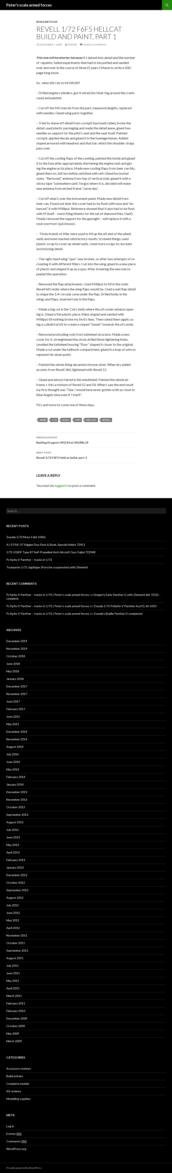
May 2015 (12, 724)
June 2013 (13, 837)
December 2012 (16, 875)
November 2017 (16, 694)
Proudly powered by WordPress (24, 1167)
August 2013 (14, 822)
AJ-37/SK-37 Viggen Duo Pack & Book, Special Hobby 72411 (45, 544)
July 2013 (12, 829)
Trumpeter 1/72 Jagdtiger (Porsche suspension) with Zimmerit (47, 567)
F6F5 (77, 419)
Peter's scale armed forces (29, 5)
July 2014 (12, 754)
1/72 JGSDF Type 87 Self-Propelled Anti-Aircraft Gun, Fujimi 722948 (50, 552)
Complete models (17, 1083)
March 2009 (14, 1041)
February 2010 (15, 1011)
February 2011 (15, 1003)
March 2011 (14, 996)
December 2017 (16, 686)
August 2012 (14, 897)
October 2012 (15, 882)
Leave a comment (94, 44)
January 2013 (15, 867)
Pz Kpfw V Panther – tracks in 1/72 (29, 559)
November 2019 (16, 648)
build (66, 419)
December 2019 (16, 641)
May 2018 (12, 671)
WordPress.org (16, 1149)
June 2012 (13, 912)
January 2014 (15, 784)
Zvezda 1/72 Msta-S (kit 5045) (26, 537)
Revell (106, 419)
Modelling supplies (18, 1098)
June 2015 (13, 716)
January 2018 (15, 679)
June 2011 (13, 973)
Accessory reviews (18, 1068)
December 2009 (16, 1018)
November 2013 (16, 799)
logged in (61, 485)
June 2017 (13, 701)
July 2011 (12, 965)
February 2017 (15, 709)
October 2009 (15, 1026)
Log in (10, 1126)
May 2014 (12, 769)
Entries (14, 1133)
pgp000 (72, 44)
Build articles (46, 21)
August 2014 (14, 746)
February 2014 (15, 777)
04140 (43, 419)
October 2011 (15, 943)
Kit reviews (13, 1091)
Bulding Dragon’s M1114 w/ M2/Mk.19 (62, 440)
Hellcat (91, 419)
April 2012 (13, 928)
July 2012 (12, 905)
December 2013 (16, 792)
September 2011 (17, 950)
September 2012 (17, 890)
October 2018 (15, 656)
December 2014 (16, 731)
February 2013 (15, 860)
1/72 (54, 419)
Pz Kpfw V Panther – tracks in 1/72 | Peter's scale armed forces (47, 594)
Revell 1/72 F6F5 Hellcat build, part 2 (61, 455)
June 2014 (13, 762)
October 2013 (15, 807)
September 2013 (17, 814)
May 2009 (12, 1033)
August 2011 (14, 958)
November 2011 (16, 935)
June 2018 (13, 663)
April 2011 (13, 988)
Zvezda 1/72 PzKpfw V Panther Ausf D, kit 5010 (125, 606)
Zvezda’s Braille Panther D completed (118, 613)
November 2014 (16, 739)
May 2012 (12, 920)
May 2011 (12, 980)
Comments (16, 1141)
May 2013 (12, 845)
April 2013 (13, 852)
